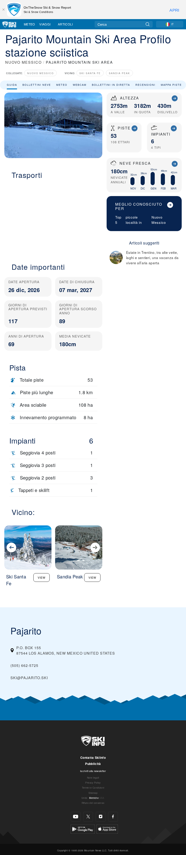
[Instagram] (100, 817)
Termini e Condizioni (93, 787)
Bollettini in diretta (111, 84)
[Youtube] (76, 817)
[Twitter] (88, 817)
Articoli (65, 24)
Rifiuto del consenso (93, 803)
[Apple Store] (107, 828)
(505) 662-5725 (24, 665)
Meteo (29, 24)
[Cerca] (147, 24)
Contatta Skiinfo (93, 757)
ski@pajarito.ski (29, 677)
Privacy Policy (92, 782)
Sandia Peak (119, 73)
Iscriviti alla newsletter (93, 771)
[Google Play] (83, 828)
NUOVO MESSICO (23, 62)
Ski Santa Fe (90, 73)
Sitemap (93, 792)
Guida (12, 84)
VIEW (41, 577)
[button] (53, 218)
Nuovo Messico (40, 73)
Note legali (93, 777)
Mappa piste (171, 84)
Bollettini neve (36, 84)
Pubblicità (93, 764)
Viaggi (45, 24)
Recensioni (145, 84)
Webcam (79, 84)
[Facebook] (113, 817)
